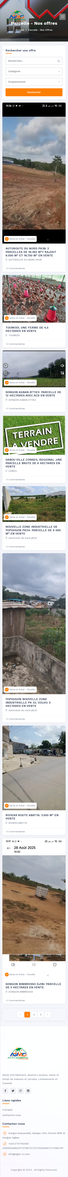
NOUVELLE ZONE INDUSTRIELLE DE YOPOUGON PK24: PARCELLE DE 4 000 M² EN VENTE (33, 530)
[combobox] (34, 71)
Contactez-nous (11, 1115)
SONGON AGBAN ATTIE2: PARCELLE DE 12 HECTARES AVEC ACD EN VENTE (33, 393)
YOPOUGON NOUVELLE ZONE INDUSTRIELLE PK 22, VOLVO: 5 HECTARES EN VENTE (28, 702)
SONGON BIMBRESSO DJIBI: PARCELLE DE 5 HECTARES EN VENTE (33, 985)
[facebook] (5, 1091)
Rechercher (34, 92)
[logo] (16, 16)
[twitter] (13, 1091)
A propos (7, 1109)
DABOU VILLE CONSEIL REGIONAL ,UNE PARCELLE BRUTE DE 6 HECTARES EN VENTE (34, 463)
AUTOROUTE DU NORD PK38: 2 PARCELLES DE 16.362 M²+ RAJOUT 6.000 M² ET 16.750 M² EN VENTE (31, 252)
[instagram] (21, 1091)
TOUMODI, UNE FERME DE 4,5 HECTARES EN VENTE (27, 329)
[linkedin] (28, 1091)
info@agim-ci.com (19, 1154)
